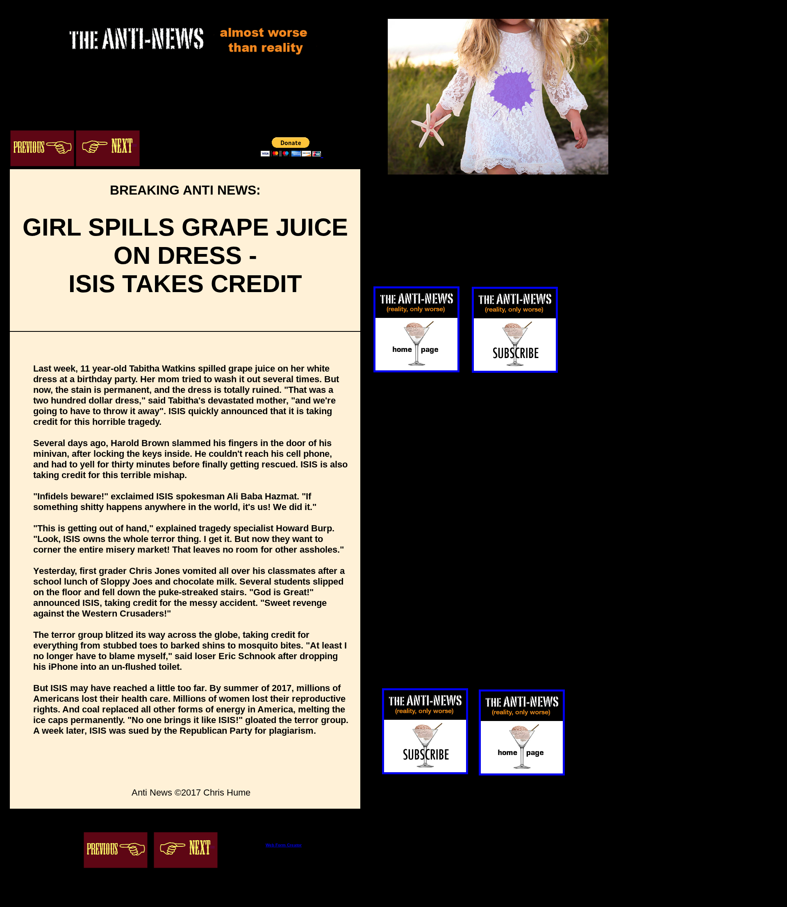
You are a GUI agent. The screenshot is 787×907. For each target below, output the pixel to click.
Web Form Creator (284, 845)
